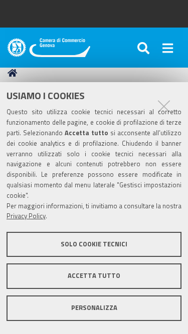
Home (14, 73)
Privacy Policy (26, 216)
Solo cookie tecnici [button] (94, 244)
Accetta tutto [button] (94, 275)
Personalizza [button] (94, 307)
